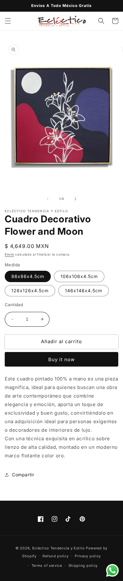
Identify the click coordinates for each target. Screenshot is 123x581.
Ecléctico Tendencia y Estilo (58, 548)
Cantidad (14, 304)
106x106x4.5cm (79, 276)
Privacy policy (88, 556)
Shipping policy (83, 565)
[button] (8, 21)
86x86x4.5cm (27, 276)
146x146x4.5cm (83, 290)
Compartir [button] (23, 474)
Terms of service (47, 565)
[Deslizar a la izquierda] (48, 199)
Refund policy (55, 556)
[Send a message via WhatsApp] (112, 570)
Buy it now (61, 359)
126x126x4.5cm (30, 290)
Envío (9, 254)
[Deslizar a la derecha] (75, 199)
